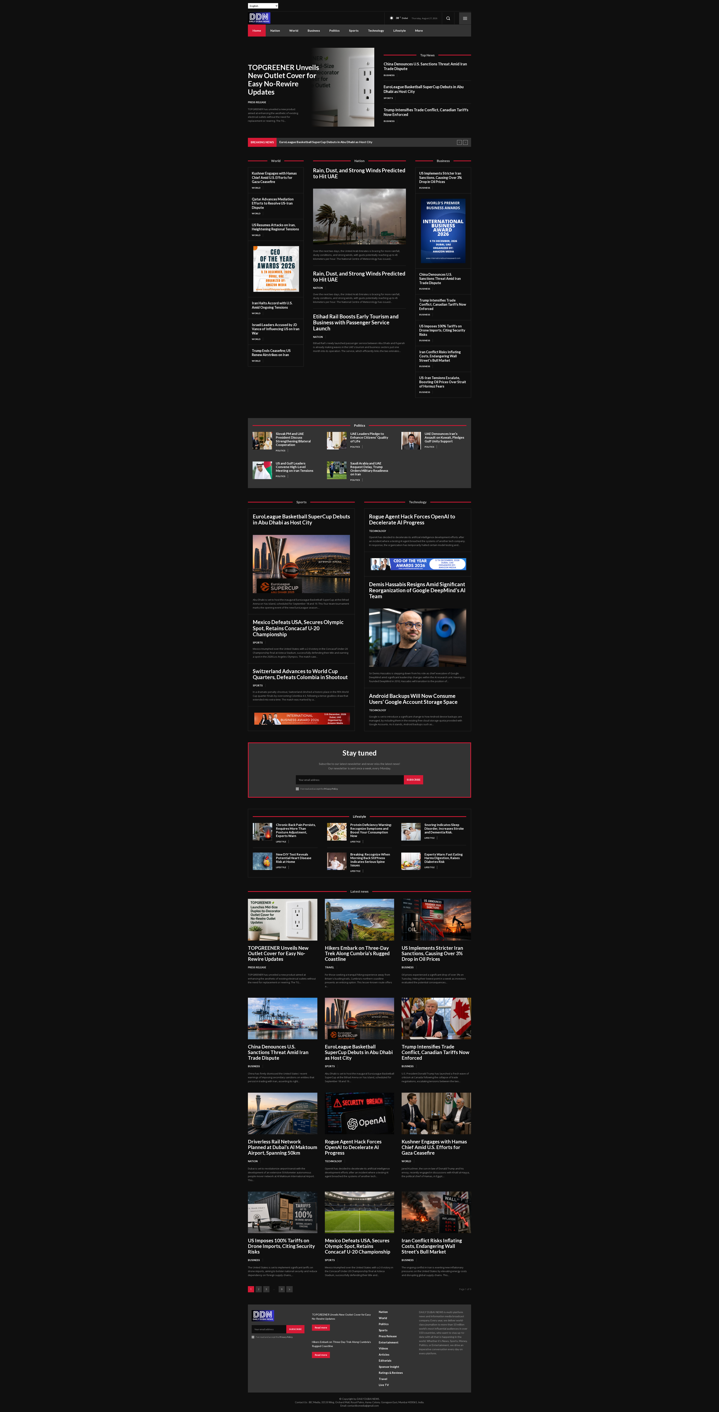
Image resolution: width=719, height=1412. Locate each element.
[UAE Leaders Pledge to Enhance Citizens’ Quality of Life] (336, 441)
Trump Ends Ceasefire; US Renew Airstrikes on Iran (271, 353)
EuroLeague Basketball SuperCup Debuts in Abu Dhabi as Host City (325, 142)
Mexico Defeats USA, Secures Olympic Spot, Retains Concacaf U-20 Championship (298, 628)
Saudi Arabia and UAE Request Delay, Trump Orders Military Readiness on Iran (369, 468)
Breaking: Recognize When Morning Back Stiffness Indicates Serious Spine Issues (370, 859)
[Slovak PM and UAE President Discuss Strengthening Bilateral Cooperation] (262, 441)
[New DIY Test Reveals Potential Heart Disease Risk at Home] (262, 861)
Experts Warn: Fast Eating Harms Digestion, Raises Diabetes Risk (443, 858)
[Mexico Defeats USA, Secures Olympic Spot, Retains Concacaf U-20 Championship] (359, 1212)
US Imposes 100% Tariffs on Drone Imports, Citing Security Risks (442, 330)
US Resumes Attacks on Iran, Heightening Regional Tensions (275, 227)
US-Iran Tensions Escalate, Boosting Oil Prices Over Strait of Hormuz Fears (442, 382)
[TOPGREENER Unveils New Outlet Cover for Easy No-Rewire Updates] (342, 87)
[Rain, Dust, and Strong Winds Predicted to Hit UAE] (359, 216)
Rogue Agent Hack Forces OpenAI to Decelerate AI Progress (412, 519)
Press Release (257, 102)
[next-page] (289, 1289)
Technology (377, 530)
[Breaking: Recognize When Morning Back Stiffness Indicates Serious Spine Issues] (337, 861)
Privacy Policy (331, 788)
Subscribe (413, 779)
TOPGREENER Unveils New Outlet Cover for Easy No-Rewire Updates (283, 79)
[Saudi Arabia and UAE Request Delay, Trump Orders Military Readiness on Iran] (336, 470)
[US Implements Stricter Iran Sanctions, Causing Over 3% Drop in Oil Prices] (436, 919)
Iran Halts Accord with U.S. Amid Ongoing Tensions (272, 305)
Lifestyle (281, 841)
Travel (329, 967)
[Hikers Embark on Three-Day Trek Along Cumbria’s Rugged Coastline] (359, 919)
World (256, 187)
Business (389, 75)
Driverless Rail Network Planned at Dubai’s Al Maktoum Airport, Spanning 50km (282, 1147)
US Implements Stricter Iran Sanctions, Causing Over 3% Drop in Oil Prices (440, 177)
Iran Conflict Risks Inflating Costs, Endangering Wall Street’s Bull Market (440, 356)
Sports (388, 98)
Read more (321, 1327)
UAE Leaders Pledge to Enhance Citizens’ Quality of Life (369, 437)
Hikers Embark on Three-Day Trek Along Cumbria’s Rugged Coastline (357, 953)
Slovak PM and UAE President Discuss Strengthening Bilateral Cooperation (293, 439)
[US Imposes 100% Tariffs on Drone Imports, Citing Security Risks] (282, 1212)
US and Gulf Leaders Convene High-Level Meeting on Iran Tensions (294, 467)
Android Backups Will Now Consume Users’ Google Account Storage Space (413, 699)
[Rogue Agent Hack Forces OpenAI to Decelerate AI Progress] (359, 1113)
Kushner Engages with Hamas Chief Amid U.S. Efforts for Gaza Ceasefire (274, 177)
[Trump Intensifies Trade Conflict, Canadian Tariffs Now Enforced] (436, 1018)
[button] (448, 18)
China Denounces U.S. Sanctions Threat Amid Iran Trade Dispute (440, 278)
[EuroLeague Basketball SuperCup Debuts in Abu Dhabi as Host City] (301, 564)
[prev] (459, 142)
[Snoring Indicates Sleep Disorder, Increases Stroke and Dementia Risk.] (411, 832)
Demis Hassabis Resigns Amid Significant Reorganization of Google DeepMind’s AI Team (417, 590)
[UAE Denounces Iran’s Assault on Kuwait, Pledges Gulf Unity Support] (411, 441)
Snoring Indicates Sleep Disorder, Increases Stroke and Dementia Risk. (444, 828)
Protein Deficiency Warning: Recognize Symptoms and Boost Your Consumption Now (371, 830)
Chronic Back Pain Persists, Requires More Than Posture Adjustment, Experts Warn (296, 830)
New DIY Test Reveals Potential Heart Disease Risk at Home (293, 858)
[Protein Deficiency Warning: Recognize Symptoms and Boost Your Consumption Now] (337, 832)
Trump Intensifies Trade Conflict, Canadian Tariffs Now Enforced (442, 304)
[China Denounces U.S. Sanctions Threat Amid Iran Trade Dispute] (282, 1018)
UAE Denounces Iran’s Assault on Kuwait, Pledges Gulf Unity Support (444, 437)
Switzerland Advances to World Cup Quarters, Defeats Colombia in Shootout (300, 674)
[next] (465, 142)
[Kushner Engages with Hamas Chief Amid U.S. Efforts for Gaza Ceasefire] (436, 1113)
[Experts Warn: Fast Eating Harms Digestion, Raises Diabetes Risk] (411, 861)
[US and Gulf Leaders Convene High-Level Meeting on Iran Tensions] (262, 470)
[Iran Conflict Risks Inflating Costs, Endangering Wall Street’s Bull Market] (436, 1212)
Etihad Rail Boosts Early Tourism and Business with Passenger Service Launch (356, 322)
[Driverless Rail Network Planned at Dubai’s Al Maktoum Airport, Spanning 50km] (282, 1113)
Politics (280, 450)
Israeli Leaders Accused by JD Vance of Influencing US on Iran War (275, 329)
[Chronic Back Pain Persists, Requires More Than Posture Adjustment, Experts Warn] (262, 832)
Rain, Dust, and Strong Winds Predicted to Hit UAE (359, 173)
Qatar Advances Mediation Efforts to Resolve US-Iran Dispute (273, 203)
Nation (318, 287)
